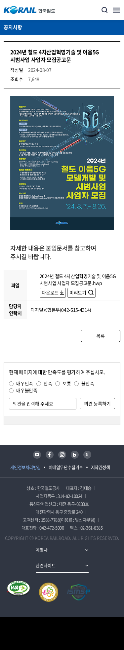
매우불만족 (26, 390)
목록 (100, 335)
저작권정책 (100, 467)
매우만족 (24, 383)
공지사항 (13, 27)
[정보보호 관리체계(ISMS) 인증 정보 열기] (78, 592)
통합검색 (104, 10)
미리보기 (78, 292)
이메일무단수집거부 (66, 467)
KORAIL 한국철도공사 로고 (29, 10)
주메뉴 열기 (116, 10)
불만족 (87, 383)
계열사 (42, 550)
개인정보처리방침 (25, 467)
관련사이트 (46, 565)
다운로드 (50, 292)
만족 (48, 383)
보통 (66, 383)
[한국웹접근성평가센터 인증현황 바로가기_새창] (18, 592)
